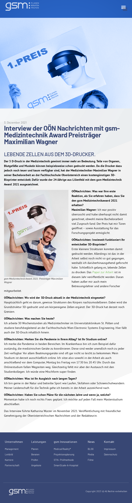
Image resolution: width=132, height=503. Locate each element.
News (91, 442)
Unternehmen (14, 442)
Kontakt (109, 442)
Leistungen (38, 442)
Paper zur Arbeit (103, 272)
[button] (125, 9)
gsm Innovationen (65, 442)
